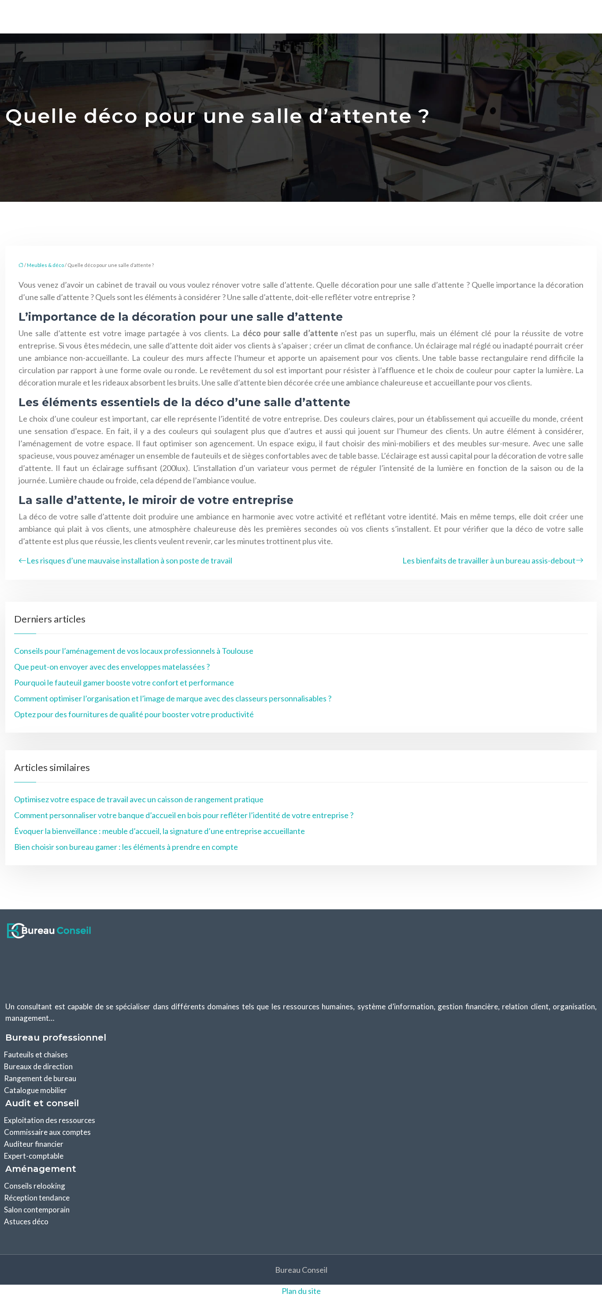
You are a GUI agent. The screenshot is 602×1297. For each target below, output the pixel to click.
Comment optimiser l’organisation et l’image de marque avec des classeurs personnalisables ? (172, 698)
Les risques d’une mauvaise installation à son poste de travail (129, 560)
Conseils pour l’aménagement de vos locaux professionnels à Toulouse (133, 651)
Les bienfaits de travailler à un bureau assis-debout (489, 560)
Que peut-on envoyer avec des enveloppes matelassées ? (112, 666)
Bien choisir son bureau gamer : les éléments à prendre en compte (126, 847)
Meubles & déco (45, 265)
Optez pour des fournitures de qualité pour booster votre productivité (134, 714)
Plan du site (301, 1291)
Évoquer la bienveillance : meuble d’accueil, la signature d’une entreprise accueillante (159, 831)
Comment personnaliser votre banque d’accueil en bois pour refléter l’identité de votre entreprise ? (183, 815)
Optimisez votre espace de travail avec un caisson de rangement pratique (139, 799)
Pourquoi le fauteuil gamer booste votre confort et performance (124, 682)
